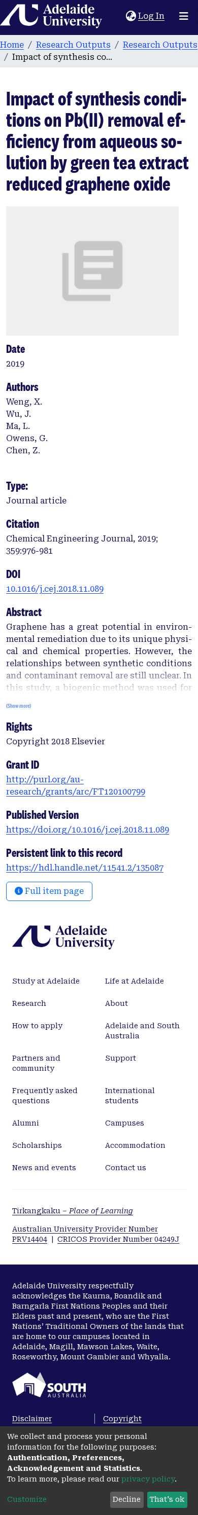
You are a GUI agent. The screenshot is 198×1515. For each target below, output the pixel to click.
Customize (27, 1499)
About (116, 1003)
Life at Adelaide (134, 981)
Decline (127, 1499)
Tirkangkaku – (72, 1211)
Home (12, 45)
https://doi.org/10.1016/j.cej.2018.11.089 (87, 830)
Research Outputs (73, 45)
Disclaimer (32, 1419)
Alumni (25, 1123)
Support (120, 1058)
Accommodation (135, 1145)
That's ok (167, 1499)
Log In (152, 16)
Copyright (122, 1419)
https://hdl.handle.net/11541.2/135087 (84, 868)
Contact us (125, 1168)
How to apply (37, 1026)
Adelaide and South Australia (142, 1031)
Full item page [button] (53, 891)
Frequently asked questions (45, 1096)
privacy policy (148, 1479)
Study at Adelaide (46, 981)
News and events (44, 1168)
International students (130, 1096)
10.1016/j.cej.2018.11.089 (55, 589)
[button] (130, 16)
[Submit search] (118, 16)
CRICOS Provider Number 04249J (118, 1239)
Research (29, 1003)
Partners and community (36, 1063)
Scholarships (37, 1145)
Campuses (124, 1123)
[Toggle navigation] (184, 16)
